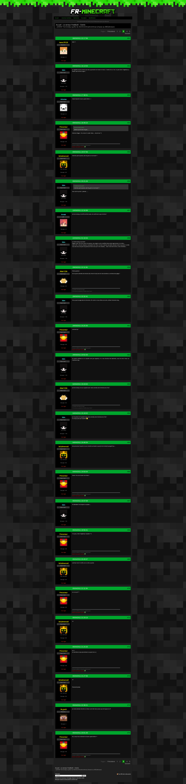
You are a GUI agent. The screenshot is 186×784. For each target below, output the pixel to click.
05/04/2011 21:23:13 (80, 618)
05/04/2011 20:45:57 (80, 559)
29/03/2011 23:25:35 (80, 326)
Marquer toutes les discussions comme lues (66, 779)
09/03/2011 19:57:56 (80, 152)
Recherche (76, 18)
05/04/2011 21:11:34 (80, 588)
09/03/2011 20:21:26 (80, 181)
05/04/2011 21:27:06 (80, 676)
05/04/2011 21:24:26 (80, 647)
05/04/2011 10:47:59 (80, 501)
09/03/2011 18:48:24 (80, 123)
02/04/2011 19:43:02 (80, 384)
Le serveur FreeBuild (70, 25)
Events (82, 25)
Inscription (84, 18)
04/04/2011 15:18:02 (80, 413)
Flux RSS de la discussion (124, 774)
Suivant (127, 33)
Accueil (57, 18)
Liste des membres (66, 18)
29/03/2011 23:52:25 (80, 355)
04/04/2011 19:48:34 (80, 442)
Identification (92, 18)
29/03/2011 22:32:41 (80, 296)
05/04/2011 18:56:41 (80, 530)
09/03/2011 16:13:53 (80, 66)
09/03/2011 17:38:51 (80, 95)
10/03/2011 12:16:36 (80, 210)
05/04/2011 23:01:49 (80, 733)
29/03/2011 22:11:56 (80, 267)
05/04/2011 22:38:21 (80, 705)
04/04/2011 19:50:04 (80, 472)
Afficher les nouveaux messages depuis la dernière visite (69, 778)
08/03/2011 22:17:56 (80, 38)
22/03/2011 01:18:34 (80, 238)
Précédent (111, 31)
